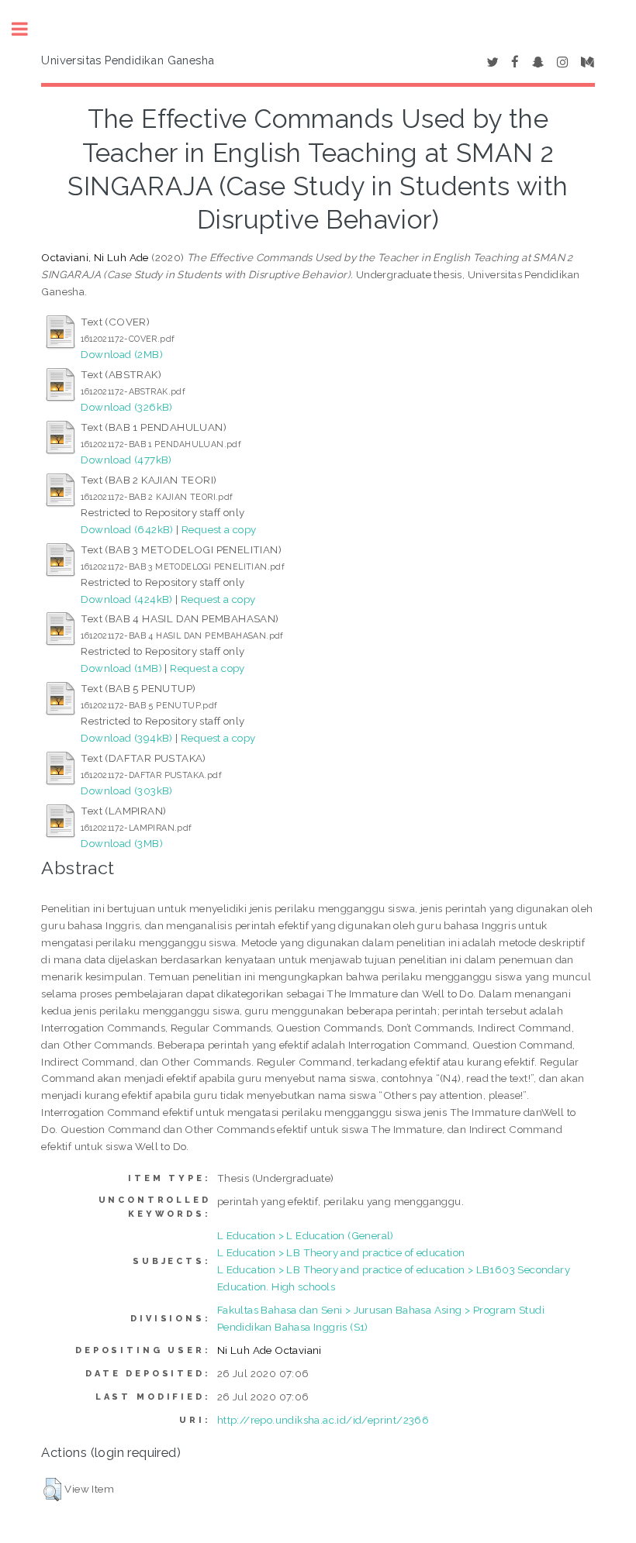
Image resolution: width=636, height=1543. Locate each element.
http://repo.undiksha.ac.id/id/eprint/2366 (323, 1420)
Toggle (28, 29)
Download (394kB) (126, 738)
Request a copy (219, 529)
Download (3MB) (122, 843)
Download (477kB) (126, 459)
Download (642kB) (127, 529)
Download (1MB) (121, 668)
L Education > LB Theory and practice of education (341, 1252)
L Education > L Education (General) (305, 1235)
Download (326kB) (126, 407)
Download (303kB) (126, 790)
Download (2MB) (122, 354)
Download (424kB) (126, 599)
